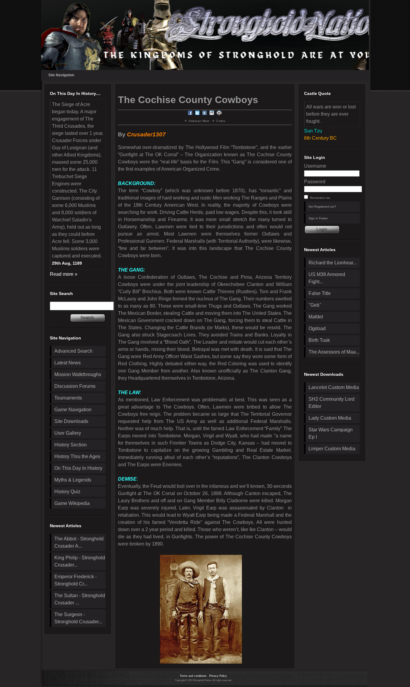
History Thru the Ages (77, 456)
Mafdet (316, 316)
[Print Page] (219, 113)
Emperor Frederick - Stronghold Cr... (75, 580)
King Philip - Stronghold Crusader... (79, 561)
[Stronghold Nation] (205, 35)
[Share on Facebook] (190, 113)
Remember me (320, 197)
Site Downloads (71, 421)
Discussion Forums (74, 386)
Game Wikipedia (72, 503)
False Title (320, 293)
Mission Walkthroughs (77, 374)
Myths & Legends (72, 479)
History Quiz (67, 491)
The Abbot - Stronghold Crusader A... (79, 542)
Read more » (63, 274)
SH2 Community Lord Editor (331, 403)
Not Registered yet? (322, 206)
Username (315, 166)
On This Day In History (78, 468)
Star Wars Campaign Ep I (331, 433)
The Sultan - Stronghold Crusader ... (79, 599)
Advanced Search (73, 351)
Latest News (67, 362)
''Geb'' (315, 305)
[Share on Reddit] (212, 113)
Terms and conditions (193, 675)
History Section (70, 444)
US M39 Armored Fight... (327, 278)
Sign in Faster (318, 218)
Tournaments (68, 397)
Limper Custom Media (332, 448)
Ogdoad (317, 328)
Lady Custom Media (330, 418)
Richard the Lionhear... (333, 262)
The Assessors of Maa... (334, 351)
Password (314, 181)
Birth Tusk (319, 340)
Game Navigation (73, 409)
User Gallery (67, 433)
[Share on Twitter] (197, 113)
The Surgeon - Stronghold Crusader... (78, 618)
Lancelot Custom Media (334, 387)
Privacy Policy (218, 675)
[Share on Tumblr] (204, 113)
